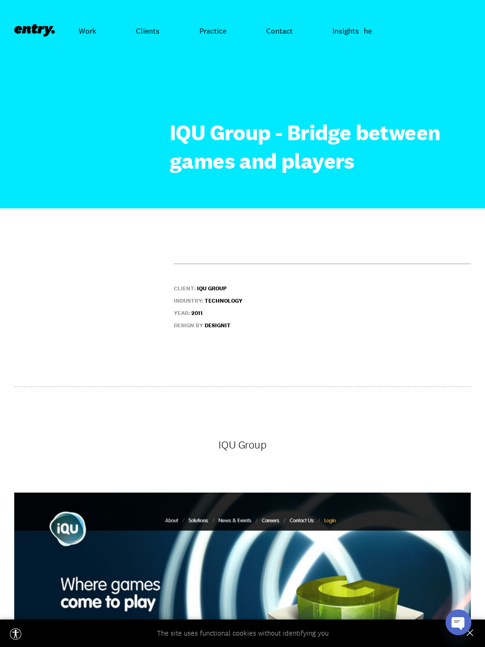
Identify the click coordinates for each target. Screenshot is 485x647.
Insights (345, 31)
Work (87, 31)
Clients (148, 31)
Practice (212, 31)
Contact (279, 31)
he (368, 31)
